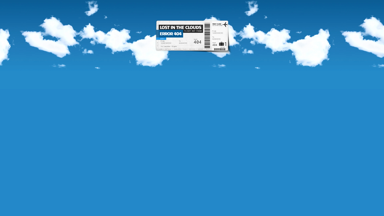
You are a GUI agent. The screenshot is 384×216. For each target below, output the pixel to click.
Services (192, 49)
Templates (177, 49)
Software (168, 49)
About (208, 49)
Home (161, 49)
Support (200, 49)
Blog (185, 49)
